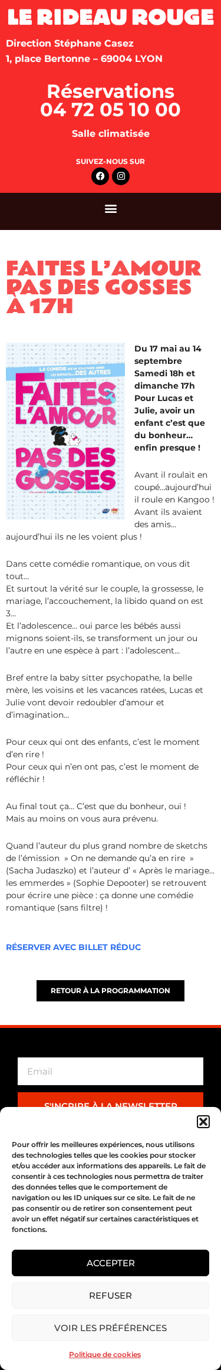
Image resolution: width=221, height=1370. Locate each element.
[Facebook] (100, 176)
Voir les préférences (110, 1327)
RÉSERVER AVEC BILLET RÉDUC (73, 947)
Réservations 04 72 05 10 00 (110, 100)
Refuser (110, 1295)
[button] (203, 1122)
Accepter (111, 1263)
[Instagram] (121, 176)
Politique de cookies (105, 1354)
